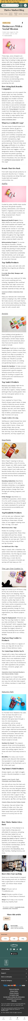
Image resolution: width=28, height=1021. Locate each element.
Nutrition (20, 13)
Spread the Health (8, 838)
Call (14, 938)
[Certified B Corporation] (8, 962)
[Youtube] (14, 949)
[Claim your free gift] (21, 5)
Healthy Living (15, 14)
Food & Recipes (10, 14)
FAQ (23, 938)
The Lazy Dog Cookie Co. (12, 569)
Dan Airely (5, 98)
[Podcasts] (20, 949)
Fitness (6, 13)
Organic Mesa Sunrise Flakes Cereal (13, 802)
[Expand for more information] (12, 2)
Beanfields (6, 440)
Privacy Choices (14, 993)
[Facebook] (7, 949)
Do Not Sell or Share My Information (14, 997)
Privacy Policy (14, 991)
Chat (5, 938)
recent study (6, 64)
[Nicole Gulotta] (5, 927)
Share (7, 918)
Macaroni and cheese (8, 385)
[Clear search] (17, 5)
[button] (25, 5)
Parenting (25, 13)
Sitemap (14, 1000)
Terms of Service (14, 989)
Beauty (1, 13)
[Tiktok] (17, 949)
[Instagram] (10, 949)
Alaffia (4, 184)
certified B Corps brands (12, 160)
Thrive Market (13, 109)
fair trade (5, 145)
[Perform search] (4, 5)
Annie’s (5, 314)
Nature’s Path (8, 692)
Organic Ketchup (7, 397)
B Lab (17, 128)
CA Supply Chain (14, 995)
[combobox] (10, 5)
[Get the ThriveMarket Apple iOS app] (14, 953)
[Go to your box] (25, 5)
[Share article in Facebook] (24, 23)
